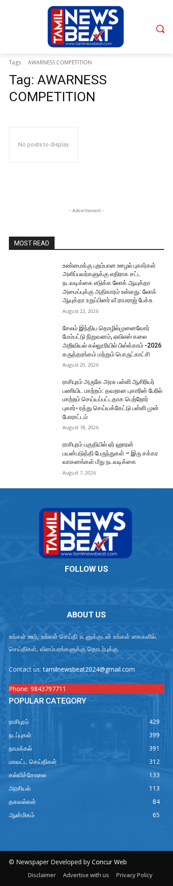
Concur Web (109, 862)
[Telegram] (140, 595)
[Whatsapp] (31, 595)
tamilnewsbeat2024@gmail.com (89, 669)
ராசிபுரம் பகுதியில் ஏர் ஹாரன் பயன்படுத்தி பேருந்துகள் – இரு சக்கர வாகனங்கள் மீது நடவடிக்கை (110, 453)
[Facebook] (54, 595)
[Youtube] (119, 595)
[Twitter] (97, 595)
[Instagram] (75, 595)
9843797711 (48, 688)
